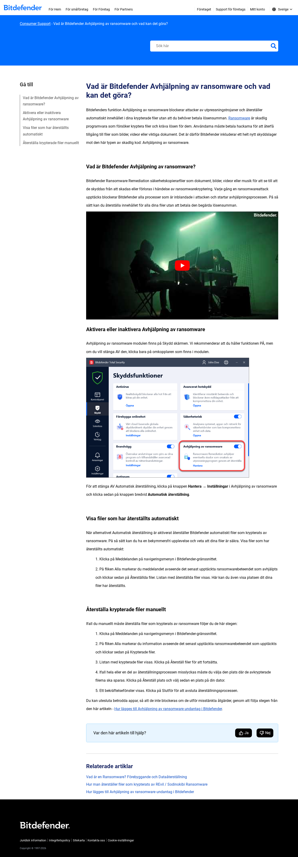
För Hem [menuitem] (55, 9)
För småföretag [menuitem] (77, 9)
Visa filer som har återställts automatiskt (46, 130)
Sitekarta (79, 840)
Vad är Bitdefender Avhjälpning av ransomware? (51, 101)
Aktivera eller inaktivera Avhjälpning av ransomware (46, 116)
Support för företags (230, 9)
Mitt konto (257, 9)
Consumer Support (35, 23)
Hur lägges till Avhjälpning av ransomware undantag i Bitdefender (168, 709)
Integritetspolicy (59, 840)
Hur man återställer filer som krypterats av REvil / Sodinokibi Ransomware (146, 784)
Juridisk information (33, 840)
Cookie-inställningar (121, 840)
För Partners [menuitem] (124, 9)
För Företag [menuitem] (101, 9)
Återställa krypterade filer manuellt (51, 143)
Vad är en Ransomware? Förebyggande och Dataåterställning (136, 777)
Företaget (204, 9)
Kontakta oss (96, 840)
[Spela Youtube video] (182, 266)
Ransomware (239, 118)
